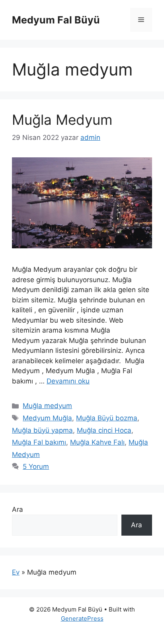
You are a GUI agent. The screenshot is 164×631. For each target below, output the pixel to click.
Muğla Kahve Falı (97, 442)
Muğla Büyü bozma (106, 418)
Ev (16, 572)
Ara (17, 509)
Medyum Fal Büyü (56, 20)
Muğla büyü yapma (42, 430)
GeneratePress (82, 618)
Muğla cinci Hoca (104, 430)
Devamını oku (68, 381)
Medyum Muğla (47, 418)
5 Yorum (36, 466)
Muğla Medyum (62, 119)
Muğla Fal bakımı (39, 442)
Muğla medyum (47, 406)
